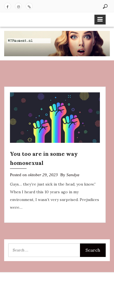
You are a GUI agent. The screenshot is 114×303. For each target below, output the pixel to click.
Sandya (72, 175)
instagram (18, 6)
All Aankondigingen (29, 6)
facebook (7, 6)
